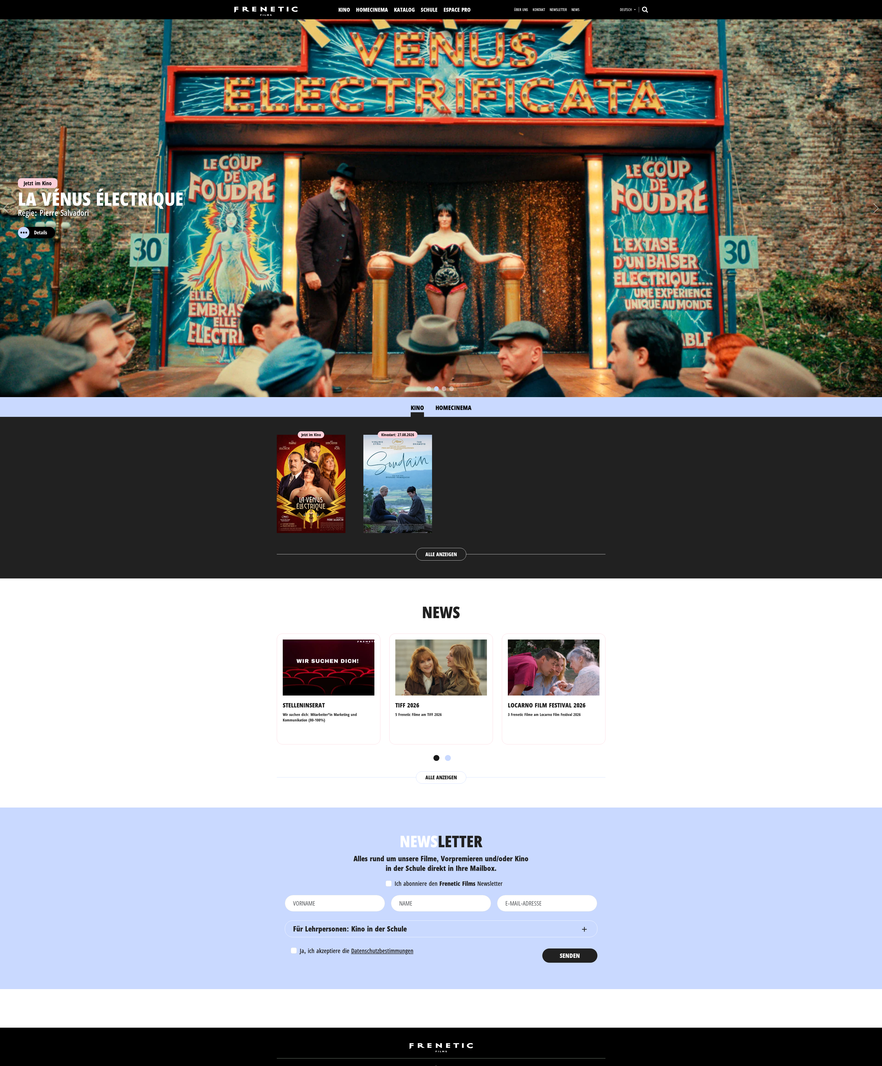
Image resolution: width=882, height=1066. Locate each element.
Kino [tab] (417, 407)
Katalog (404, 9)
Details (40, 232)
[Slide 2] (436, 388)
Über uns (521, 9)
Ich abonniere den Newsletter (449, 883)
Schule (429, 9)
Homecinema (372, 9)
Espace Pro (457, 9)
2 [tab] (446, 758)
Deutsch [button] (626, 9)
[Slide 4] (451, 388)
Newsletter (558, 9)
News (575, 9)
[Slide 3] (444, 388)
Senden (570, 955)
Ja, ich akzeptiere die (356, 950)
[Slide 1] (429, 388)
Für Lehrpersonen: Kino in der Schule (350, 929)
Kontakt (539, 9)
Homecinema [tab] (453, 407)
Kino (344, 9)
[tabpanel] (441, 493)
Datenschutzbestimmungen (382, 950)
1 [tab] (435, 758)
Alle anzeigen (441, 554)
